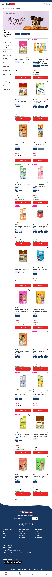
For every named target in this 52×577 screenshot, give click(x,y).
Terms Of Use (21, 531)
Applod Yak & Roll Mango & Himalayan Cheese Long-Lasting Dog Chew (40, 393)
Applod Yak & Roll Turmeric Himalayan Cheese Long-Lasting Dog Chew (22, 393)
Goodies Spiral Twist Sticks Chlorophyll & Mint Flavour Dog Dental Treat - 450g (39, 477)
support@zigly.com (8, 547)
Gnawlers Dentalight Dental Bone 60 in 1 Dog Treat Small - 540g (40, 102)
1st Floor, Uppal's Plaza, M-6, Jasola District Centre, (14, 552)
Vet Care (4, 535)
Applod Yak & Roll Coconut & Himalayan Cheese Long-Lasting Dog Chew (22, 185)
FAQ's (20, 539)
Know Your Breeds (6, 539)
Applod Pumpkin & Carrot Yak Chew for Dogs (22, 227)
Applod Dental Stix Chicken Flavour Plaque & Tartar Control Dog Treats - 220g (40, 227)
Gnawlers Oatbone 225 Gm (22, 101)
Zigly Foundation (38, 537)
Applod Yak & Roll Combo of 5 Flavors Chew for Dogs (40, 60)
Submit (35, 518)
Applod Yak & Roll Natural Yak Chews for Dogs (22, 435)
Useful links (38, 529)
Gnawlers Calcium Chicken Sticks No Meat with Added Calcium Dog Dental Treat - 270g (22, 268)
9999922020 (12, 550)
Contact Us (37, 535)
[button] (3, 4)
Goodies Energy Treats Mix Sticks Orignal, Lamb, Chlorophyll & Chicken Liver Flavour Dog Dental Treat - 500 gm (22, 143)
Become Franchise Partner (40, 541)
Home (4, 8)
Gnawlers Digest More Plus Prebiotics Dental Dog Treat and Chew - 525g (40, 268)
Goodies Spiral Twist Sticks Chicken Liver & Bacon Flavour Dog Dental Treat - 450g (23, 310)
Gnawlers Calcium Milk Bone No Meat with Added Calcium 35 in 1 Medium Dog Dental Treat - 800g (40, 435)
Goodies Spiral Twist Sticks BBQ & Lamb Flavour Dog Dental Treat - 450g (22, 477)
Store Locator (37, 533)
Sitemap (4, 541)
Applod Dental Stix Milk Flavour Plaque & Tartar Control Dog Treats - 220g (39, 352)
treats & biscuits (11, 8)
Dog (4, 531)
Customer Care (7, 545)
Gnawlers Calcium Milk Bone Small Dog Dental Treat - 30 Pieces (22, 58)
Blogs (4, 537)
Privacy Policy (22, 533)
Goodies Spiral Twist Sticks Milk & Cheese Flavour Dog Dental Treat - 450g (39, 310)
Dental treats (19, 8)
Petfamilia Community (39, 539)
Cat (4, 533)
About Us (37, 531)
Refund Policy (22, 535)
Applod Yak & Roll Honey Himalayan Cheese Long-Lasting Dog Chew (39, 185)
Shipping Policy (22, 537)
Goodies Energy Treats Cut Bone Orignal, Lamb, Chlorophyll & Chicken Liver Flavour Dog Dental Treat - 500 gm (22, 352)
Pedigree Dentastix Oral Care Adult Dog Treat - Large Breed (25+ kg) (40, 143)
